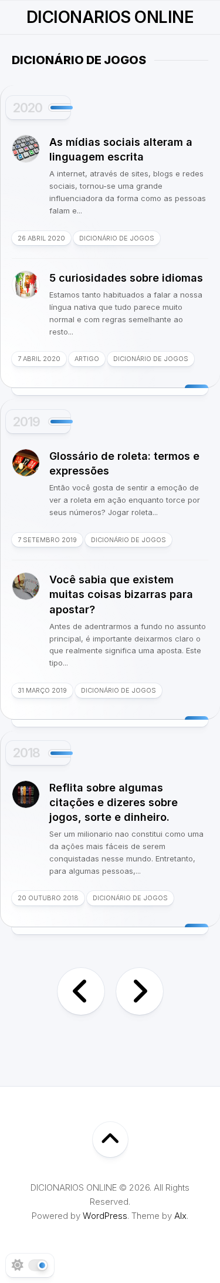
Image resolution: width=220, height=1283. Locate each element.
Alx (180, 1215)
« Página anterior (80, 991)
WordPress (105, 1215)
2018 (26, 752)
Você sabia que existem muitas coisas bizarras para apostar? (121, 594)
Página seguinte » (139, 991)
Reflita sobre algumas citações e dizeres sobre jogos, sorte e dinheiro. (113, 802)
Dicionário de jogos (116, 238)
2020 (27, 107)
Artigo (87, 359)
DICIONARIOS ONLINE (110, 17)
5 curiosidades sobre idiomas (126, 278)
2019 (26, 421)
